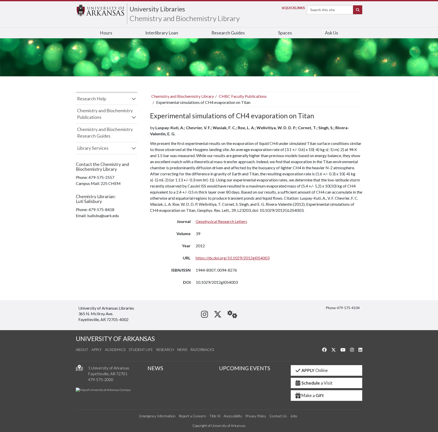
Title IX (214, 416)
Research (165, 349)
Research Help (91, 98)
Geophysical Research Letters (221, 221)
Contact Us (278, 416)
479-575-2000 (100, 379)
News (182, 349)
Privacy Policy (255, 416)
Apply (97, 349)
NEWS (155, 368)
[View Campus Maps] (79, 369)
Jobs (293, 416)
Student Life (141, 349)
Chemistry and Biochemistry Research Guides (105, 133)
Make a (312, 395)
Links (294, 8)
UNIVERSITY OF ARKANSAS (115, 338)
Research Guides (228, 32)
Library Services (92, 148)
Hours (106, 32)
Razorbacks (202, 349)
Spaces (285, 32)
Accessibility (233, 416)
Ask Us (331, 32)
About (82, 349)
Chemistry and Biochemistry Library (185, 18)
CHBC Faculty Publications (243, 96)
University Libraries (157, 9)
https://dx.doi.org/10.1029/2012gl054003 (232, 257)
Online (314, 370)
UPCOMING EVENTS (244, 368)
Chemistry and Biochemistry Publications (105, 114)
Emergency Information (157, 416)
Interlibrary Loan (161, 32)
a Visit (317, 383)
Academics (115, 349)
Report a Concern (192, 416)
